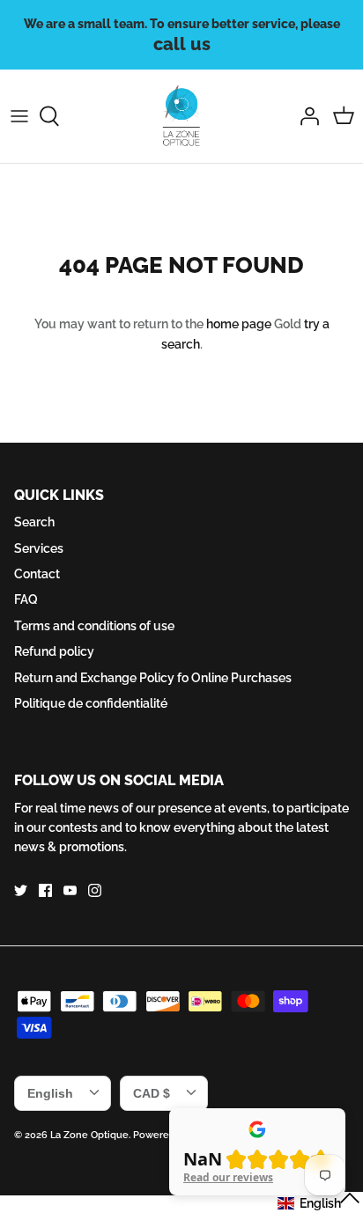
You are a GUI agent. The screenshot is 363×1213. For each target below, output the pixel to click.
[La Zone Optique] (182, 116)
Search (34, 522)
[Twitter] (20, 890)
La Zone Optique (89, 1135)
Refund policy (54, 651)
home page (238, 324)
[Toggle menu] (19, 116)
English (50, 1093)
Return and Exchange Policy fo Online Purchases (153, 678)
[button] (319, 1202)
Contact (37, 574)
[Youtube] (70, 890)
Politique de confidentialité (90, 703)
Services (38, 548)
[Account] (304, 116)
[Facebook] (45, 890)
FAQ (26, 599)
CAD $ (151, 1093)
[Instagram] (94, 890)
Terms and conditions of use (94, 626)
